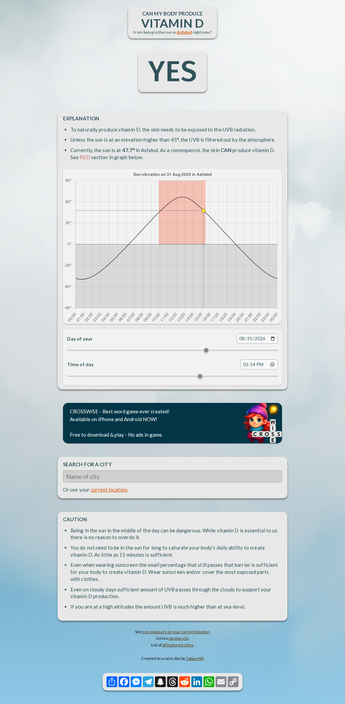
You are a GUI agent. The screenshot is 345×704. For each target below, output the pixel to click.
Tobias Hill (194, 658)
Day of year (80, 339)
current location (109, 490)
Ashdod (184, 32)
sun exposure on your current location (176, 631)
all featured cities (177, 645)
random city (178, 638)
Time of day (80, 364)
